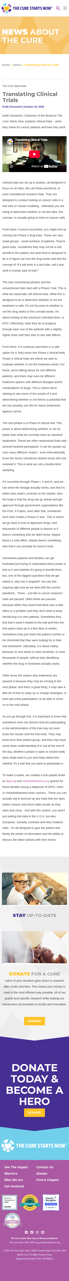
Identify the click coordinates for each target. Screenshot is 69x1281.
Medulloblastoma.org (50, 1242)
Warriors (10, 1173)
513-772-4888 (30, 1255)
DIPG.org (34, 1242)
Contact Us (44, 1167)
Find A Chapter (47, 1180)
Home (6, 64)
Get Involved (14, 1186)
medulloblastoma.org (35, 781)
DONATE (34, 1021)
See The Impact (16, 1167)
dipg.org (11, 781)
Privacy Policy (45, 1255)
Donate (34, 1112)
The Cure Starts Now (19, 1242)
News (17, 64)
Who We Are (13, 1180)
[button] (65, 8)
